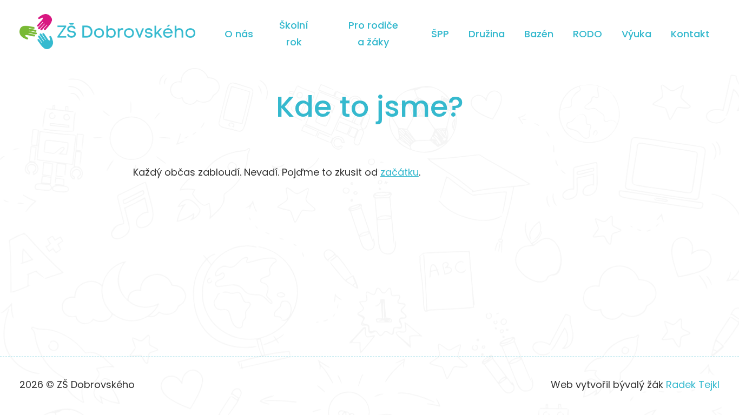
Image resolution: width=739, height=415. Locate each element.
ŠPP (440, 34)
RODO (587, 34)
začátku (399, 172)
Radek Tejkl (693, 384)
